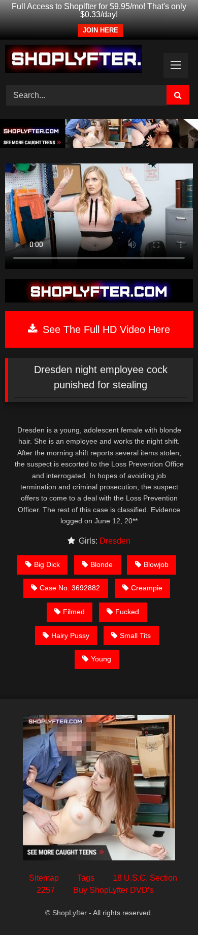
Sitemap (44, 878)
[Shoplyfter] (81, 61)
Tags (85, 878)
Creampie (146, 588)
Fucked (127, 612)
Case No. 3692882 (70, 588)
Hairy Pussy (70, 635)
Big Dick (47, 564)
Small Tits (135, 635)
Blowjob (156, 564)
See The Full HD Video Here (105, 329)
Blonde (101, 564)
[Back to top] (166, 905)
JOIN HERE (100, 30)
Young (101, 659)
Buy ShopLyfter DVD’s (113, 890)
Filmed (74, 612)
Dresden (115, 541)
